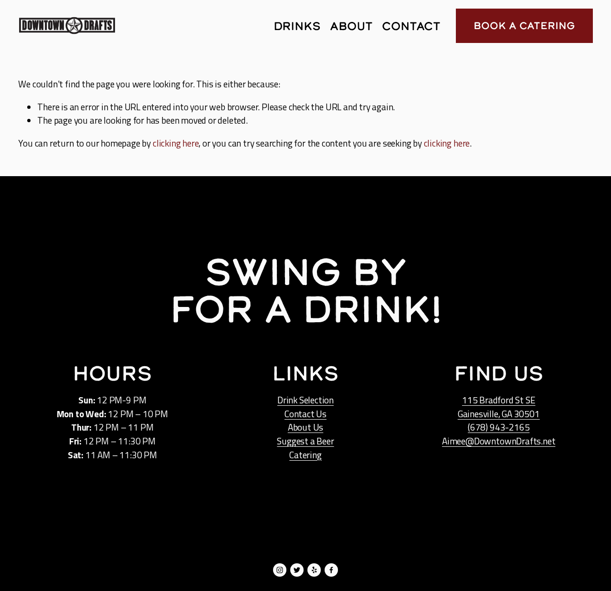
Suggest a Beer (305, 441)
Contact (411, 25)
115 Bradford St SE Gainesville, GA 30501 (499, 407)
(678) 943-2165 (498, 427)
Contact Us (305, 414)
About (351, 25)
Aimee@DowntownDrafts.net (498, 441)
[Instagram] (279, 570)
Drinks (297, 25)
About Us (305, 427)
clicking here (176, 143)
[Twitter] (297, 570)
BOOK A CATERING (524, 25)
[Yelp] (314, 570)
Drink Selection (305, 400)
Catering (305, 455)
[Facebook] (331, 570)
